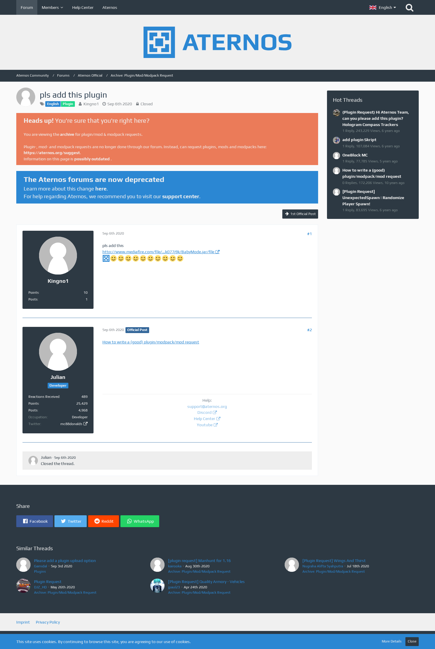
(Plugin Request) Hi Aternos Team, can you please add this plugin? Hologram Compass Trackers (375, 118)
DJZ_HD (40, 587)
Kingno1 (91, 103)
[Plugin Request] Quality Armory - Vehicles (206, 581)
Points (33, 292)
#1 (309, 233)
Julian (46, 457)
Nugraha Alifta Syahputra (322, 566)
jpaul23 (174, 587)
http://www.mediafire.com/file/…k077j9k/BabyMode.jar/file (158, 251)
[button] (382, 7)
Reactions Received (43, 397)
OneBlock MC (355, 155)
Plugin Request (48, 581)
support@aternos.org (207, 406)
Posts (33, 299)
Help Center (204, 418)
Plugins (40, 571)
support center (180, 196)
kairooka (174, 566)
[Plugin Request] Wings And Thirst (334, 560)
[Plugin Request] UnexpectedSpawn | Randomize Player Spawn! (373, 197)
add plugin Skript (359, 139)
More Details (392, 641)
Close (412, 641)
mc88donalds (71, 424)
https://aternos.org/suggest (52, 152)
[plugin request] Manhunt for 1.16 (199, 560)
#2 (309, 329)
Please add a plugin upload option (65, 560)
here (101, 188)
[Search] (409, 7)
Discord (204, 412)
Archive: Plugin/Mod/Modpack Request (199, 571)
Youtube (204, 424)
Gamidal (40, 566)
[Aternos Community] (217, 42)
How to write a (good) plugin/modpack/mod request (150, 342)
